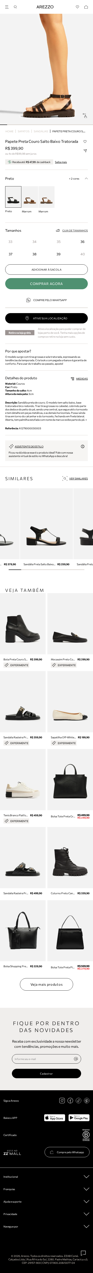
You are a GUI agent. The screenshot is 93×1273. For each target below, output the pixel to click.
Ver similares (78, 478)
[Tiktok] (78, 1100)
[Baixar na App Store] (54, 1117)
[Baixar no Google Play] (79, 1117)
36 (82, 241)
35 (59, 241)
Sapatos (23, 131)
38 (34, 254)
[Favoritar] (85, 141)
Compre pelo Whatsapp (50, 300)
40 (82, 254)
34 (34, 241)
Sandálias (41, 131)
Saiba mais (61, 161)
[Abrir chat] (83, 1253)
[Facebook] (70, 1100)
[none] (76, 1059)
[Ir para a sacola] (86, 7)
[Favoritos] (77, 7)
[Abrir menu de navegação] (8, 6)
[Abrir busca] (15, 7)
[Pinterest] (87, 1100)
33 (10, 241)
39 (58, 254)
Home (9, 131)
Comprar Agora (46, 284)
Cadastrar (46, 1073)
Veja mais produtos (46, 984)
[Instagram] (62, 1100)
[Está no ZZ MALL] (12, 1152)
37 (10, 254)
